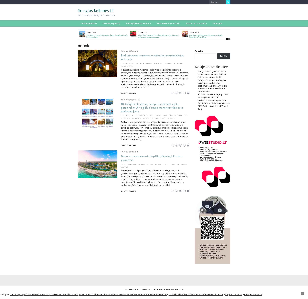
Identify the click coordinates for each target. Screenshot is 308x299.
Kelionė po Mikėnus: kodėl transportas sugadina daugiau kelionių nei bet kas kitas (212, 80)
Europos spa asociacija (196, 23)
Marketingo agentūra (20, 294)
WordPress (142, 289)
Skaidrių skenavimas (63, 294)
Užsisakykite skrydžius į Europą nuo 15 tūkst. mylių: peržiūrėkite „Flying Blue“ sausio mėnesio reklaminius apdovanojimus (152, 107)
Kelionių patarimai (89, 23)
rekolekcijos (170, 64)
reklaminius (136, 119)
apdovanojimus (141, 116)
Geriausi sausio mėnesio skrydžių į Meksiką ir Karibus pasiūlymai (152, 158)
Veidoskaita (161, 294)
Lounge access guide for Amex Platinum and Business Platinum (212, 73)
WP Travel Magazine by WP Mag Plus (166, 289)
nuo (185, 116)
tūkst (162, 119)
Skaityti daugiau (128, 93)
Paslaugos (217, 23)
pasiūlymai (175, 164)
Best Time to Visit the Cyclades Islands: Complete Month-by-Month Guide (107, 36)
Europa (157, 116)
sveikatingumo (126, 66)
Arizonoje (140, 64)
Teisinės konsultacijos (42, 294)
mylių (180, 116)
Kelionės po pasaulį (111, 23)
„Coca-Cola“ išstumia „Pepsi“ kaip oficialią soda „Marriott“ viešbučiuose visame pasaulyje (158, 36)
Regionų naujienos (233, 294)
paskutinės (158, 64)
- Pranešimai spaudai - (197, 294)
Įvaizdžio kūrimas (146, 294)
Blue (151, 116)
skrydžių (124, 167)
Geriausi (141, 164)
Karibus (150, 164)
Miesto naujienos (110, 294)
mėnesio (149, 64)
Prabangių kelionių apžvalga (138, 23)
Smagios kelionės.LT (96, 10)
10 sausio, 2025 (128, 64)
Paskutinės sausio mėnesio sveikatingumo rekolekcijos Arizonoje (152, 57)
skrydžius (154, 119)
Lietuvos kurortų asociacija (168, 23)
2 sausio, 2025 (128, 116)
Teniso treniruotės (177, 294)
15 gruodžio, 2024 (129, 164)
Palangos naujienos (253, 294)
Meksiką (158, 164)
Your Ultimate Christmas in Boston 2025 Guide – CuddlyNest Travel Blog (206, 36)
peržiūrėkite (125, 119)
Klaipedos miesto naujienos (88, 294)
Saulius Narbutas (128, 294)
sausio (179, 64)
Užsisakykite (171, 119)
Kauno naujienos (215, 294)
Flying (165, 116)
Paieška (199, 51)
